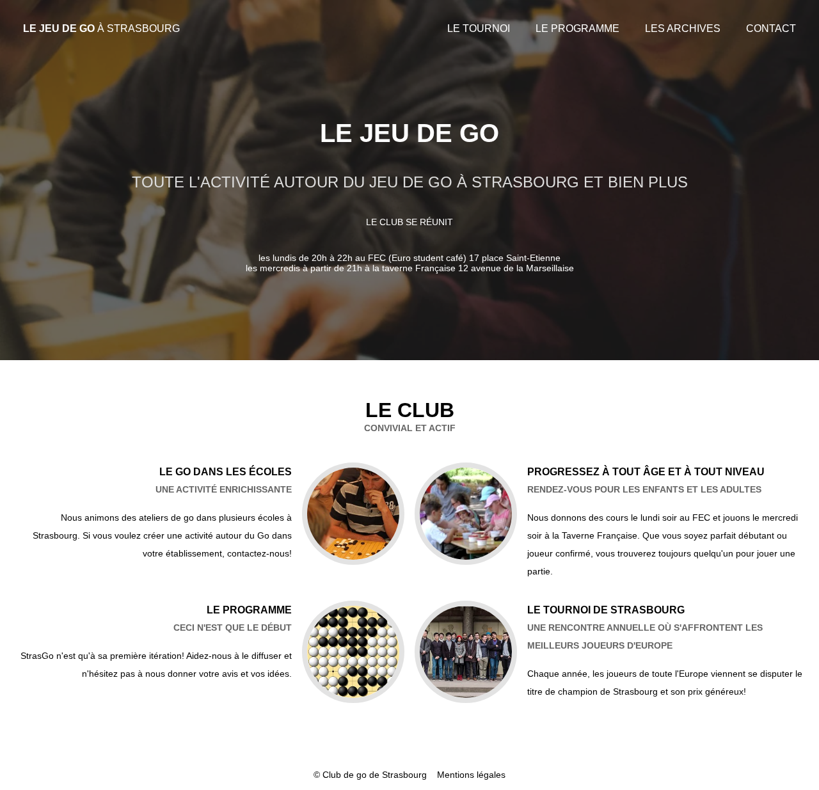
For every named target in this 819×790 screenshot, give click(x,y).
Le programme (577, 28)
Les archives (682, 28)
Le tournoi (478, 28)
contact (771, 28)
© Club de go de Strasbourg (370, 775)
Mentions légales (471, 775)
